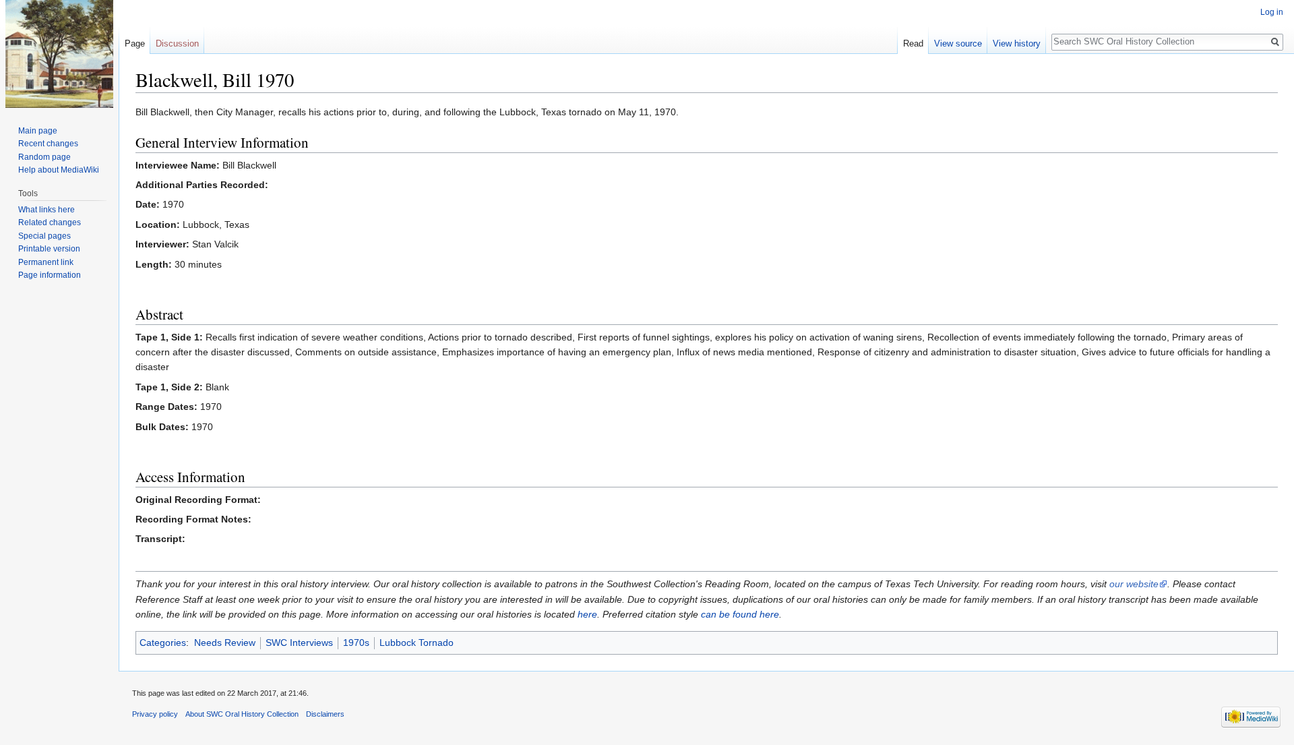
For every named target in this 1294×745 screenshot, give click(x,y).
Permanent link (45, 262)
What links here (46, 209)
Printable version (49, 249)
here (587, 614)
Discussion (177, 43)
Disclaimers (325, 714)
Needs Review (224, 642)
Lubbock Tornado (416, 642)
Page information (49, 275)
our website (1134, 583)
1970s (356, 642)
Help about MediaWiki (58, 170)
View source (958, 43)
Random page (44, 157)
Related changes (49, 222)
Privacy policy (155, 714)
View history (1017, 43)
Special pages (44, 236)
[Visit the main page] (59, 54)
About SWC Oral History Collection (242, 714)
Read (913, 43)
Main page (37, 131)
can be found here (740, 614)
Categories (163, 642)
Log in (1271, 12)
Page (135, 43)
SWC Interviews (299, 642)
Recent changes (48, 143)
